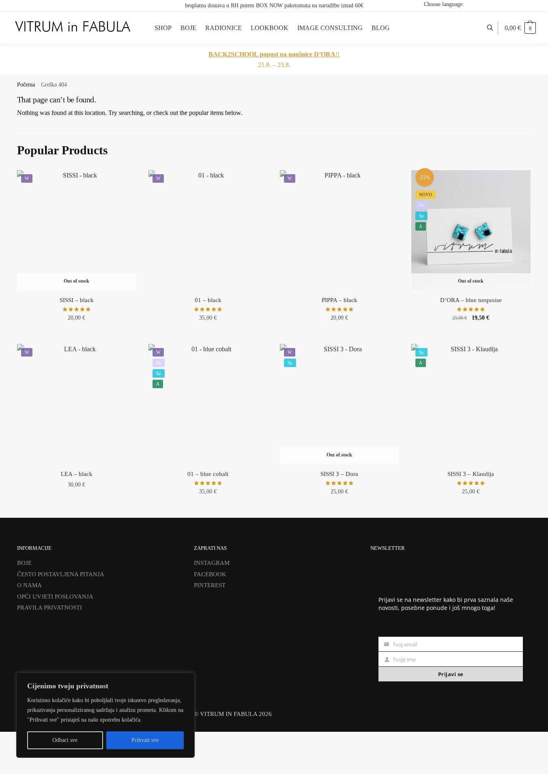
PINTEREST (210, 585)
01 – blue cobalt (207, 474)
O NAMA (29, 585)
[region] (105, 715)
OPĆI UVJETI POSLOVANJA (55, 596)
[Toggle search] (494, 28)
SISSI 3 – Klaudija (470, 474)
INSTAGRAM (212, 563)
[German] (515, 4)
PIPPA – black (339, 300)
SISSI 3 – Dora (339, 474)
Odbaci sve (64, 740)
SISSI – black (77, 300)
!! (274, 54)
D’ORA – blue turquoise (471, 300)
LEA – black (76, 474)
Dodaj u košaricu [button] (208, 336)
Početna (26, 85)
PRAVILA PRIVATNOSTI (49, 607)
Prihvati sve (145, 740)
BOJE (24, 563)
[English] (505, 4)
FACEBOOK (210, 574)
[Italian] (526, 4)
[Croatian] (494, 4)
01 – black (208, 300)
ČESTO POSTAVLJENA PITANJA (60, 574)
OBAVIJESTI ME (76, 336)
